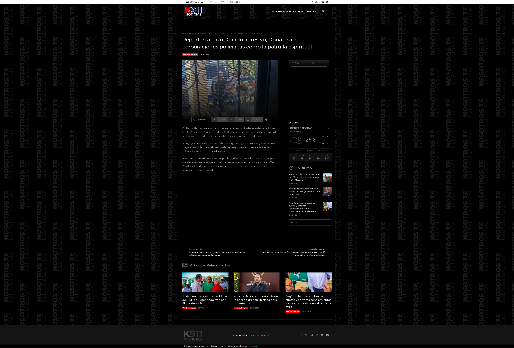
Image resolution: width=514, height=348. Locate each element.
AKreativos (252, 346)
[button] (323, 11)
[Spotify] (323, 2)
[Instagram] (316, 2)
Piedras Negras (193, 33)
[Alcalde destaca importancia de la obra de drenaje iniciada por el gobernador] (327, 191)
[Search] (329, 222)
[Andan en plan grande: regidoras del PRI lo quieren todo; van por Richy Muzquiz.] (327, 177)
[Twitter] (312, 2)
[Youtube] (326, 2)
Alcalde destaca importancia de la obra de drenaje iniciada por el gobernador (304, 191)
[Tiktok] (319, 2)
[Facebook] (309, 2)
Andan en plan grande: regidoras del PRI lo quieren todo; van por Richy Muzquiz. (304, 177)
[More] (266, 119)
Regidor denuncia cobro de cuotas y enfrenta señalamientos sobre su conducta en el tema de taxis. (308, 302)
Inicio (184, 33)
